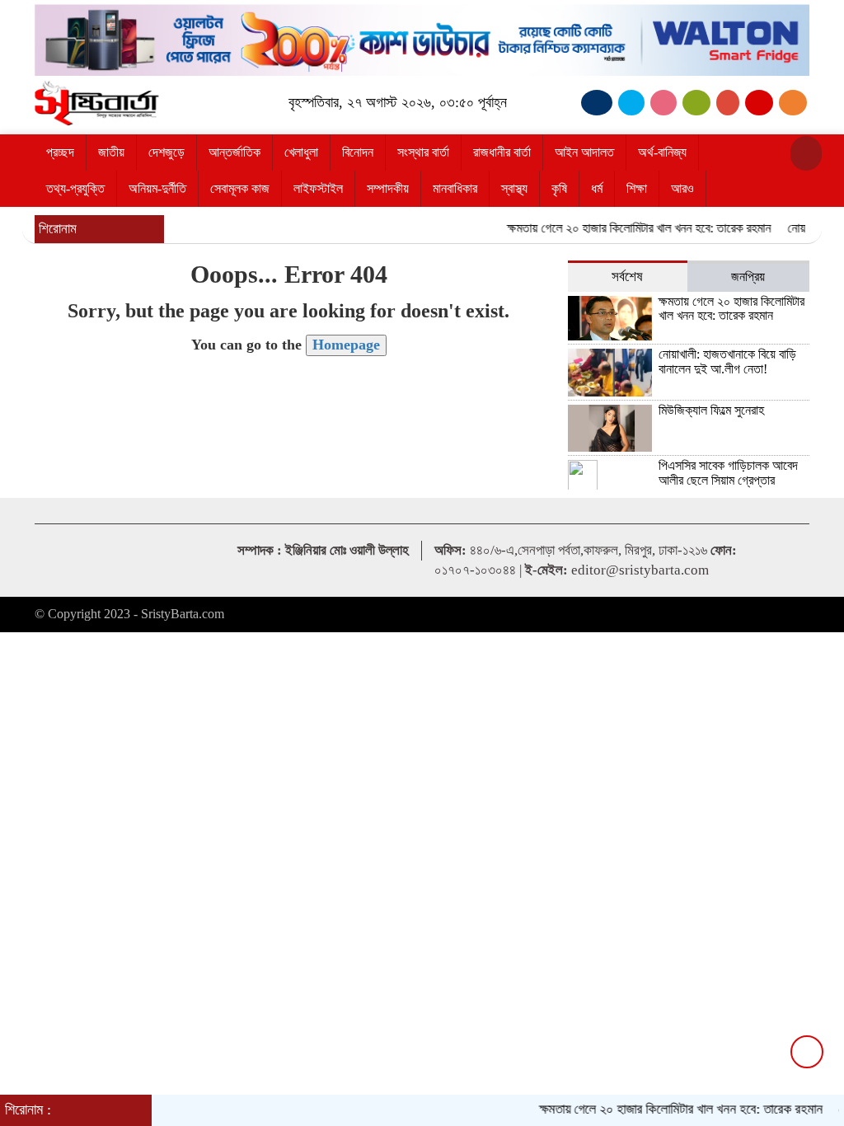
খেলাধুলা (301, 152)
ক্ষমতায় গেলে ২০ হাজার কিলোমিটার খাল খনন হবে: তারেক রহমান (627, 228)
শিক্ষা (636, 188)
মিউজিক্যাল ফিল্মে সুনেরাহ (711, 410)
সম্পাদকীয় (388, 188)
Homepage (346, 344)
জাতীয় (111, 152)
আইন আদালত (584, 152)
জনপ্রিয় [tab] (748, 277)
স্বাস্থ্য (514, 188)
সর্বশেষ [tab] (627, 276)
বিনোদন (357, 152)
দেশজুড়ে (166, 152)
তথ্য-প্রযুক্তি (75, 188)
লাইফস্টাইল (318, 188)
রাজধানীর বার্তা (502, 152)
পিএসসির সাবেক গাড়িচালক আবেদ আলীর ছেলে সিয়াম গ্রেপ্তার (728, 472)
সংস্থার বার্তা (423, 152)
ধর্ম (597, 188)
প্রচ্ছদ (60, 152)
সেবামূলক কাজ (240, 188)
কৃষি (559, 188)
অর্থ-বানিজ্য (662, 152)
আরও (682, 188)
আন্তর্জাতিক (234, 152)
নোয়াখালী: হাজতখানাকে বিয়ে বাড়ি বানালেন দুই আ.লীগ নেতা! (727, 361)
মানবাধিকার (455, 188)
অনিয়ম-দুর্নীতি (157, 188)
